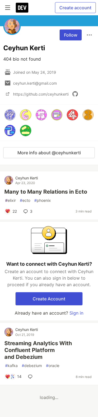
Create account (75, 7)
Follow (70, 35)
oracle (52, 365)
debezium (32, 365)
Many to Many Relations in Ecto (45, 191)
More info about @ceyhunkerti (49, 152)
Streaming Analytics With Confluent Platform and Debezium (38, 350)
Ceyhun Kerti (26, 178)
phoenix (42, 200)
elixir (10, 200)
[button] (10, 114)
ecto (25, 200)
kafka (11, 365)
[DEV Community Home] (22, 7)
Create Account (49, 298)
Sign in (76, 313)
